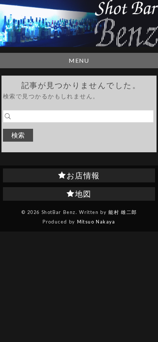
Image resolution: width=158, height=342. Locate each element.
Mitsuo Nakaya (96, 222)
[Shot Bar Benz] (79, 23)
